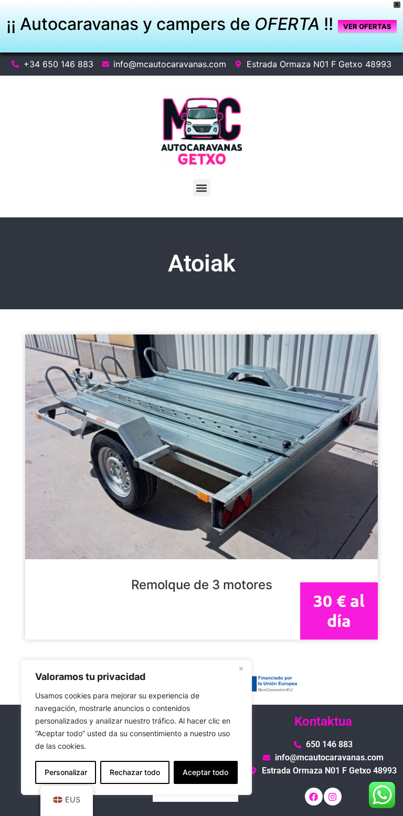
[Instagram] (333, 796)
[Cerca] (241, 668)
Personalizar (66, 772)
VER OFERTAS (367, 26)
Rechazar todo (135, 772)
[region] (136, 727)
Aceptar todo (205, 772)
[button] (201, 187)
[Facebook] (314, 796)
